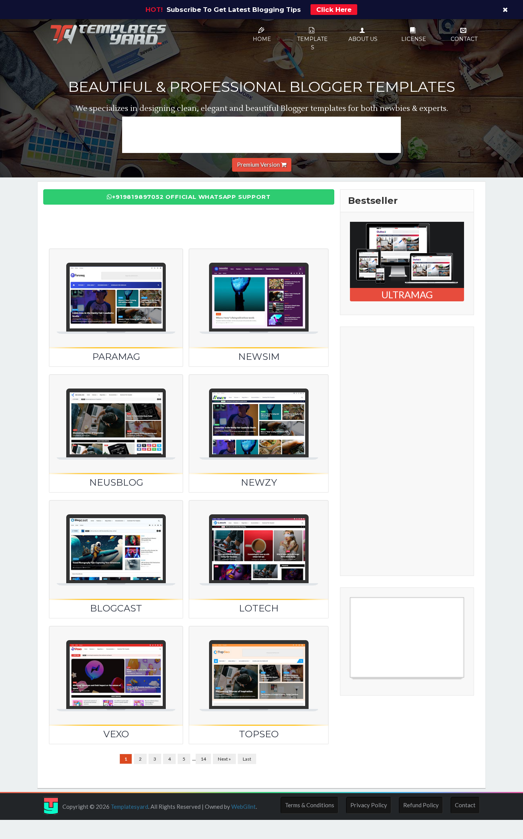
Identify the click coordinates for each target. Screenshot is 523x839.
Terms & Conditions (309, 805)
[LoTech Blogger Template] (258, 540)
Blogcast (116, 608)
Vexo (116, 734)
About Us (363, 39)
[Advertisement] (261, 134)
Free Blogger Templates (380, 681)
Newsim (258, 356)
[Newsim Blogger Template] (258, 288)
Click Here (333, 9)
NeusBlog (116, 482)
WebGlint (243, 806)
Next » (224, 759)
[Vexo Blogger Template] (116, 666)
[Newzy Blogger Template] (258, 414)
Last (247, 759)
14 (203, 759)
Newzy (259, 482)
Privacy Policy (368, 805)
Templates (312, 43)
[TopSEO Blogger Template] (258, 666)
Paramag (116, 356)
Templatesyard (129, 806)
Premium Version (259, 164)
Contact (464, 39)
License (413, 39)
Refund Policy (421, 805)
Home (262, 39)
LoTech (259, 608)
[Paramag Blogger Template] (116, 288)
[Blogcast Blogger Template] (116, 540)
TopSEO (259, 734)
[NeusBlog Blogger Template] (116, 414)
